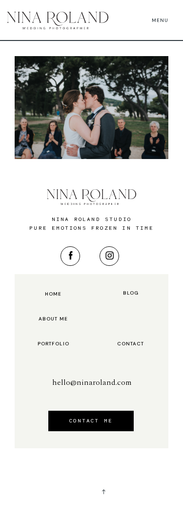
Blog (131, 293)
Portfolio (53, 344)
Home (53, 294)
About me (53, 319)
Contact (130, 344)
